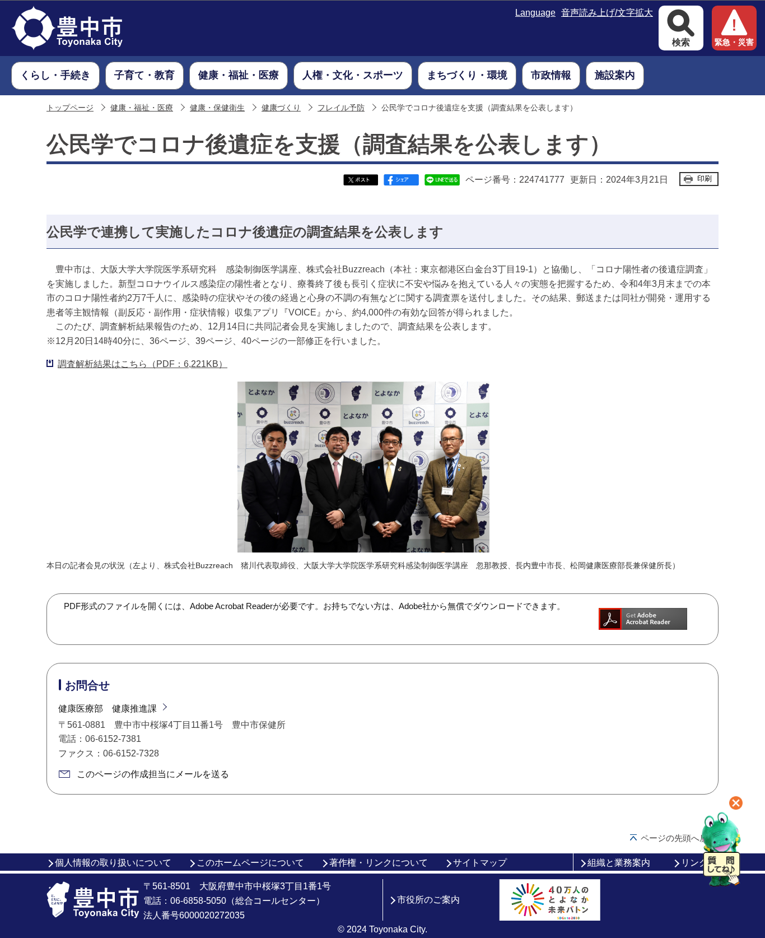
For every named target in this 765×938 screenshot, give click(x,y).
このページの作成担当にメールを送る (153, 774)
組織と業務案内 (618, 862)
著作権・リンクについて (378, 862)
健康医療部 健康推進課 (107, 708)
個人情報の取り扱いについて (113, 862)
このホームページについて (250, 862)
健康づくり (281, 108)
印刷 (704, 178)
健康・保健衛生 (217, 108)
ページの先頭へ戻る (678, 838)
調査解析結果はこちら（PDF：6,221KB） (142, 364)
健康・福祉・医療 (141, 108)
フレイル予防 (341, 108)
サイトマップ (480, 862)
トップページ (70, 108)
